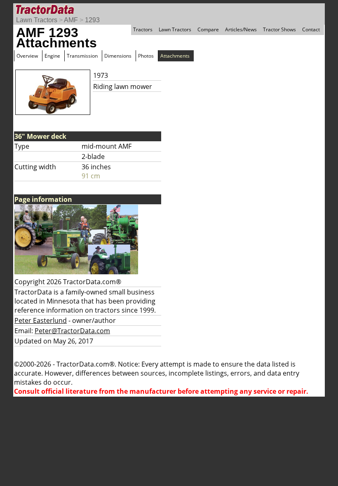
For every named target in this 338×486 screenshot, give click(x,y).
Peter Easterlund (40, 320)
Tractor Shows (279, 29)
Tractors (143, 29)
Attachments (175, 55)
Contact (311, 29)
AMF (71, 19)
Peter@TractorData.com (72, 330)
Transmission (82, 55)
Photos (146, 55)
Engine (52, 55)
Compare (208, 29)
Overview (27, 55)
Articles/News (241, 29)
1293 (92, 19)
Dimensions (117, 55)
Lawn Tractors (36, 19)
